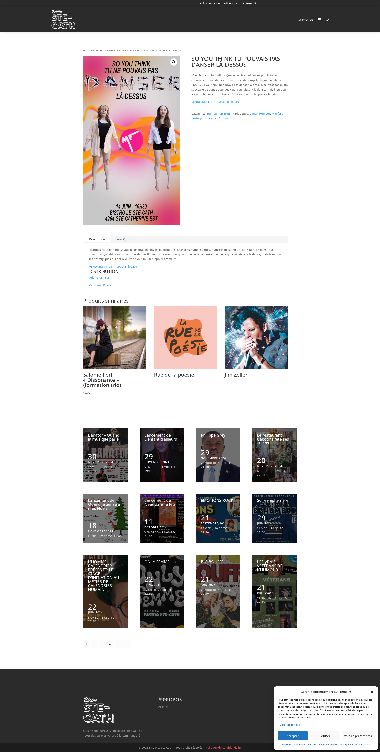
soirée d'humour (220, 118)
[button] (372, 692)
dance (254, 113)
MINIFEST (110, 50)
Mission (163, 699)
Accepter (293, 736)
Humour (98, 50)
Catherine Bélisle (100, 285)
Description (97, 239)
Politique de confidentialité (322, 744)
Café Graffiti (250, 3)
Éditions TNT (231, 3)
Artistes (163, 707)
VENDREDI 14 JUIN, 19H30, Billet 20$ (215, 101)
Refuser (324, 736)
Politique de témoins (293, 744)
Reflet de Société (210, 3)
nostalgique (199, 118)
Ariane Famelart (99, 277)
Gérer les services (290, 724)
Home (86, 50)
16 (119, 644)
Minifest (277, 113)
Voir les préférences (358, 736)
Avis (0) (121, 239)
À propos (306, 19)
